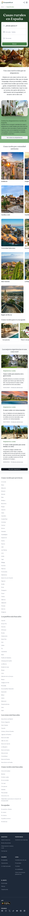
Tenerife (3, 728)
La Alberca (4, 664)
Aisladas (3, 789)
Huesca (3, 544)
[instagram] (6, 911)
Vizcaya (3, 606)
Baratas (3, 774)
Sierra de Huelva (5, 750)
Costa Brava (4, 756)
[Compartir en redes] (24, 2)
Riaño (2, 654)
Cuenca (3, 525)
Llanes (2, 698)
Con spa (3, 783)
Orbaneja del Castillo (6, 661)
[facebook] (2, 911)
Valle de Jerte (4, 740)
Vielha (2, 645)
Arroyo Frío (4, 623)
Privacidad (18, 863)
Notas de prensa (6, 843)
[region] (14, 167)
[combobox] (14, 26)
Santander (4, 692)
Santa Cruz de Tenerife (7, 578)
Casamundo (4, 889)
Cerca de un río (5, 795)
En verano (3, 812)
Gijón (2, 710)
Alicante (3, 491)
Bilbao (2, 695)
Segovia (3, 581)
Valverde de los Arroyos (7, 676)
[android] (14, 903)
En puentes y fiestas (6, 809)
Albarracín (3, 701)
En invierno (4, 815)
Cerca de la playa (5, 771)
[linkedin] (24, 911)
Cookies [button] (17, 866)
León (2, 553)
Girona (3, 528)
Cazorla (3, 620)
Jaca (2, 707)
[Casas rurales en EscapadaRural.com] (7, 2)
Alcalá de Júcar (5, 667)
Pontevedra (4, 571)
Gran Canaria (4, 725)
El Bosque (3, 630)
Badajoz (3, 500)
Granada (3, 531)
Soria (2, 587)
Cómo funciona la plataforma (20, 873)
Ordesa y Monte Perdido (7, 731)
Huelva (3, 540)
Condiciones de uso (20, 860)
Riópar (2, 670)
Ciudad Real (4, 519)
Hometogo (4, 883)
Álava (2, 485)
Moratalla (3, 685)
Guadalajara (4, 534)
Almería (3, 494)
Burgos (3, 506)
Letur (2, 673)
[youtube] (17, 911)
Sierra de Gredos (5, 759)
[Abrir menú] (27, 2)
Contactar (4, 851)
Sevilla (2, 584)
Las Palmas (4, 550)
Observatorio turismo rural (7, 847)
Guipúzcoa (4, 537)
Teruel (2, 593)
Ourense (3, 565)
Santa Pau (3, 639)
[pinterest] (21, 911)
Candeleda (4, 651)
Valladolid (3, 602)
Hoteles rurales (5, 777)
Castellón (3, 516)
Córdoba (3, 522)
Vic (2, 648)
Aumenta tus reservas (21, 840)
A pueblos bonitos (6, 818)
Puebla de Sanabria (6, 657)
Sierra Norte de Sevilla (6, 762)
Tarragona (3, 590)
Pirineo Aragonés (5, 722)
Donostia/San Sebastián (7, 688)
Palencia (3, 568)
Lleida (2, 556)
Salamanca (4, 575)
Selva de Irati (4, 753)
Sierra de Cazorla (5, 743)
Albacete (3, 488)
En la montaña (5, 780)
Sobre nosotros (5, 840)
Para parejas (4, 792)
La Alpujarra (4, 747)
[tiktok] (13, 911)
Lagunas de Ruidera (6, 734)
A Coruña (3, 482)
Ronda (2, 633)
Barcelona (3, 503)
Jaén (2, 547)
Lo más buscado (6, 866)
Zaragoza (3, 612)
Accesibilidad (19, 869)
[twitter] (10, 911)
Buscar (14, 44)
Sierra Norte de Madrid (7, 719)
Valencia (3, 599)
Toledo (3, 596)
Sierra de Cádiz (5, 737)
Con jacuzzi (4, 786)
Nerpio (3, 679)
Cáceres (3, 509)
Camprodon (4, 636)
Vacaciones (4, 863)
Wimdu (3, 886)
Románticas (4, 821)
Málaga (3, 562)
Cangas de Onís (5, 682)
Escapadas (4, 860)
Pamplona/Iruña (5, 704)
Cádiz (2, 513)
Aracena (3, 626)
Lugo (2, 559)
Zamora (3, 609)
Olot (2, 642)
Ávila (2, 497)
